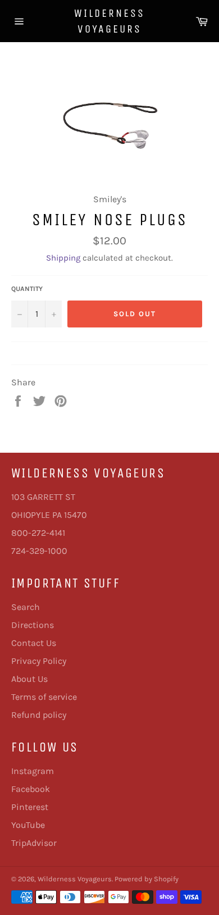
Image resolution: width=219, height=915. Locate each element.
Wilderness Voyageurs (109, 21)
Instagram (32, 771)
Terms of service (44, 696)
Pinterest (29, 807)
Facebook (30, 789)
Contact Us (33, 643)
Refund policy (38, 714)
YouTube (28, 825)
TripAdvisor (34, 842)
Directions (32, 625)
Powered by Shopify (147, 879)
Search (25, 607)
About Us (29, 678)
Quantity (27, 289)
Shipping (63, 258)
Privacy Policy (38, 660)
